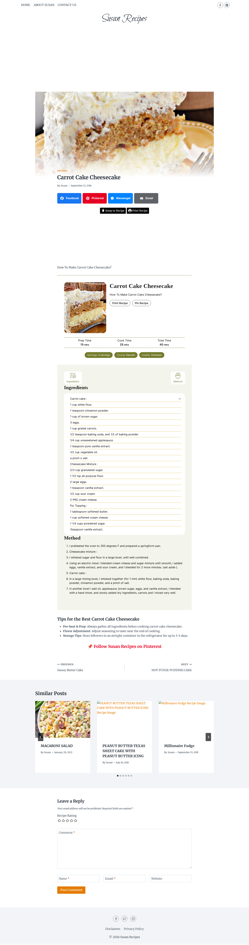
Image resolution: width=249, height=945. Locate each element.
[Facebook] (220, 5)
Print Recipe (139, 210)
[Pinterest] (227, 5)
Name (64, 878)
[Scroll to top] (240, 939)
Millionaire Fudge (179, 746)
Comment (67, 832)
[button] (180, 398)
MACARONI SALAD (57, 746)
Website (156, 878)
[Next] (208, 737)
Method (177, 381)
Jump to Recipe (114, 210)
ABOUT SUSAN (44, 5)
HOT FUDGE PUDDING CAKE (172, 667)
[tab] (118, 776)
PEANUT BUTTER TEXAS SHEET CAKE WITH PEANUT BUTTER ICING (123, 751)
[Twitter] (124, 919)
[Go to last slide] (40, 737)
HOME (25, 5)
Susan (64, 185)
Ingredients (73, 381)
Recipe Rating (67, 815)
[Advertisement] (124, 52)
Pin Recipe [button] (141, 303)
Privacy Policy (134, 929)
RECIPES (62, 170)
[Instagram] (133, 919)
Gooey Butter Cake (70, 667)
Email (110, 878)
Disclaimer (112, 929)
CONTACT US (67, 5)
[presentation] (62, 719)
